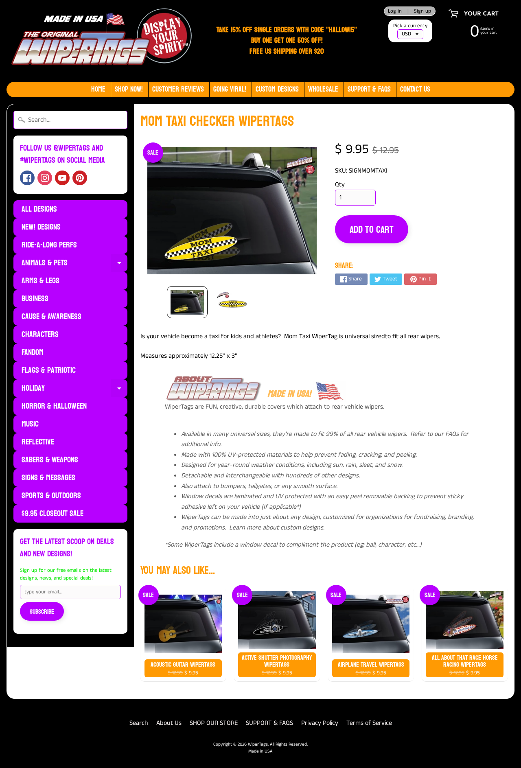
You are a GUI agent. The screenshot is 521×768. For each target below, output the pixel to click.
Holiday (74, 389)
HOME (98, 89)
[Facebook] (27, 178)
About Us (169, 723)
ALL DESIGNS (39, 209)
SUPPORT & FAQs (369, 89)
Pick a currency (410, 26)
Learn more (245, 527)
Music (30, 424)
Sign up (422, 11)
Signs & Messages (48, 477)
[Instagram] (44, 178)
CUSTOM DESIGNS (277, 89)
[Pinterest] (79, 178)
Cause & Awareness (51, 316)
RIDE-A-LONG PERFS (49, 245)
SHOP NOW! (129, 89)
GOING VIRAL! (229, 89)
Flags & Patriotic (49, 370)
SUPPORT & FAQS (269, 723)
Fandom (33, 352)
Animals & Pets (74, 264)
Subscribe (42, 611)
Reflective (38, 442)
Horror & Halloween (54, 406)
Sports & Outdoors (51, 495)
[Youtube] (62, 178)
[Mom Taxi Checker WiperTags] (187, 302)
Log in (395, 11)
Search (138, 723)
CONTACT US (415, 89)
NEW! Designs (41, 227)
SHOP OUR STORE (214, 723)
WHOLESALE (323, 89)
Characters (40, 334)
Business (35, 298)
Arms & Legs (40, 281)
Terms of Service (369, 723)
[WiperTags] (100, 41)
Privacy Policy (319, 723)
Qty (340, 184)
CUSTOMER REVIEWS (178, 89)
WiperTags (258, 744)
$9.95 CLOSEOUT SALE (52, 513)
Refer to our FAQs (434, 434)
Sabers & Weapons (50, 460)
